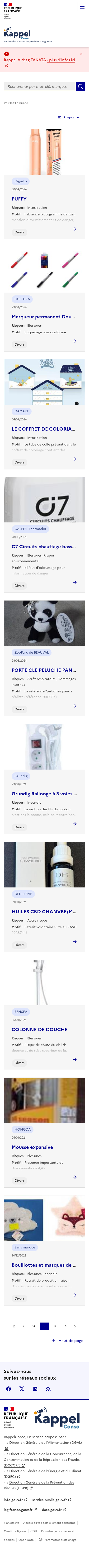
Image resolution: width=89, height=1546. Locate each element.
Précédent (23, 1326)
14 (33, 1326)
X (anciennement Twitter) (22, 1389)
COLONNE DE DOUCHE (40, 1029)
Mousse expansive (32, 1147)
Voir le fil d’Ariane (16, 103)
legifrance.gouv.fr (18, 1509)
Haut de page (70, 1340)
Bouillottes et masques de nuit (47, 1265)
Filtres (68, 117)
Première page (14, 1326)
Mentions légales (15, 1531)
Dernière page (75, 1326)
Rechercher (80, 86)
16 (55, 1326)
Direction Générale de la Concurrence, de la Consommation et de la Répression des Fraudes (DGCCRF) (42, 1460)
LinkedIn (35, 1389)
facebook (8, 1389)
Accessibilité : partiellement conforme (49, 1523)
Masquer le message (81, 54)
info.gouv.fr (13, 1499)
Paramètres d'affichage (60, 1540)
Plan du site (11, 1523)
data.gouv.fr (52, 1509)
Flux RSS (48, 1389)
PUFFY (19, 198)
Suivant (66, 1326)
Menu (82, 6)
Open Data (26, 1540)
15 (44, 1326)
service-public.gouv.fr (49, 1499)
